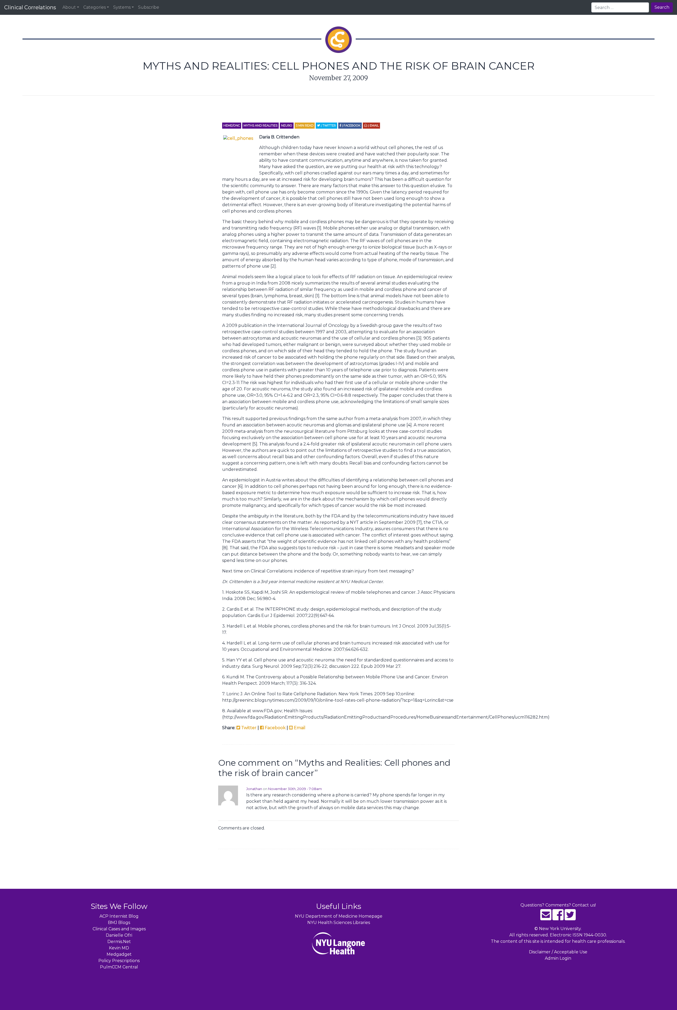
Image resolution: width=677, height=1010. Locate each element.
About (69, 7)
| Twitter (328, 125)
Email (299, 727)
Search (662, 7)
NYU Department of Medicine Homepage (338, 916)
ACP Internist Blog (119, 916)
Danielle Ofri (119, 935)
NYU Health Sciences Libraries (338, 922)
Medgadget (119, 954)
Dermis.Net (119, 941)
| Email (373, 125)
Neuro (286, 125)
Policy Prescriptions (119, 960)
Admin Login (558, 958)
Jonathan (254, 789)
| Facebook (350, 125)
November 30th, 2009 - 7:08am (295, 789)
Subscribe (148, 7)
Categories (94, 7)
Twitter (248, 727)
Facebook (275, 727)
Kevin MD (119, 947)
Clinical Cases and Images (119, 928)
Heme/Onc (231, 125)
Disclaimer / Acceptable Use (558, 951)
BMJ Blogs (119, 922)
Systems (122, 7)
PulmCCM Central (119, 967)
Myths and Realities (260, 125)
